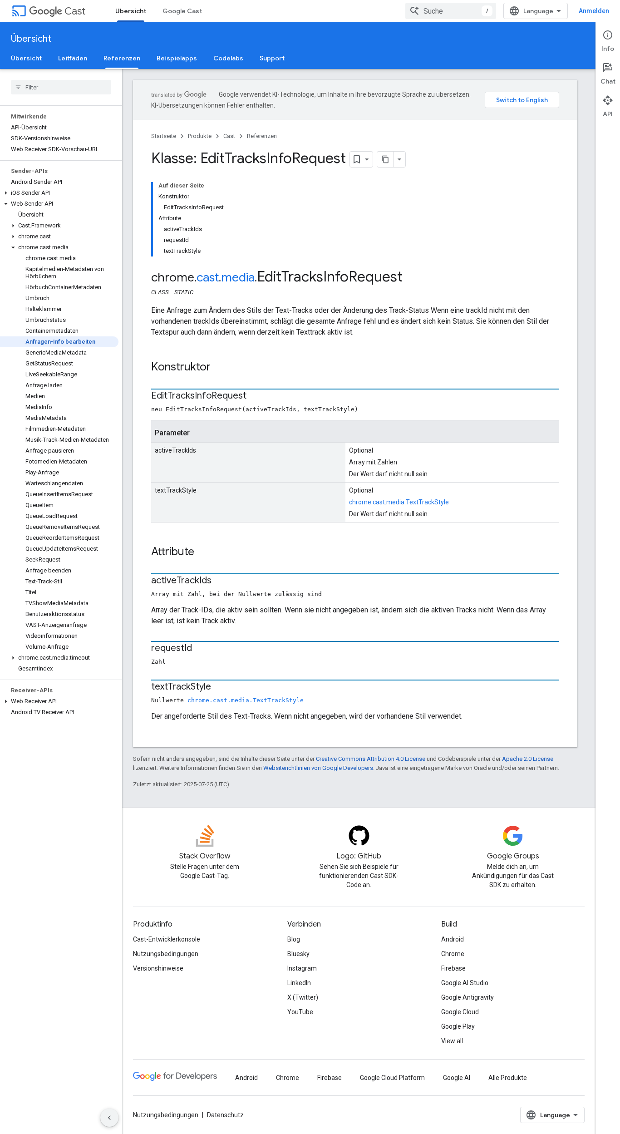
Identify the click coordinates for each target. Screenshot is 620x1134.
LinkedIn (299, 982)
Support (272, 58)
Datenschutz (225, 1115)
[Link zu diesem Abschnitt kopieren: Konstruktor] (220, 367)
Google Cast (182, 11)
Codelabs (228, 58)
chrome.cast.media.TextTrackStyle (399, 502)
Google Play (458, 1026)
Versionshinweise (158, 968)
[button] (59, 192)
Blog (293, 939)
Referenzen (121, 58)
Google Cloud (460, 1012)
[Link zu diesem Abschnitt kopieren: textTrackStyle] (220, 687)
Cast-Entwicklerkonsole (166, 939)
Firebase (453, 968)
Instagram (302, 968)
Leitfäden (72, 58)
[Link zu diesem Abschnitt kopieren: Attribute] (203, 552)
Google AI (456, 1077)
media (238, 277)
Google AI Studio (464, 982)
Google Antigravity (467, 997)
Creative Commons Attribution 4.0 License (370, 758)
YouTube (300, 1012)
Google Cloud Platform (392, 1077)
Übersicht (130, 11)
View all (452, 1041)
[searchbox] (61, 87)
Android (452, 939)
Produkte (200, 136)
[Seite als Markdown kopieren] (385, 159)
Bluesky (298, 953)
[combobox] (450, 11)
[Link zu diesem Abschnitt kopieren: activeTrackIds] (221, 581)
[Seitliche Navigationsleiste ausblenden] (109, 1118)
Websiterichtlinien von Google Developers (318, 767)
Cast (74, 11)
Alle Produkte (507, 1077)
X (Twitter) (302, 997)
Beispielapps (177, 58)
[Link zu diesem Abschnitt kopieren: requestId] (201, 648)
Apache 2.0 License (527, 758)
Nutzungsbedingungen (165, 953)
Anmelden (594, 11)
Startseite (163, 136)
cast (208, 277)
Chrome (452, 953)
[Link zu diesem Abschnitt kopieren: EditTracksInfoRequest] (255, 396)
